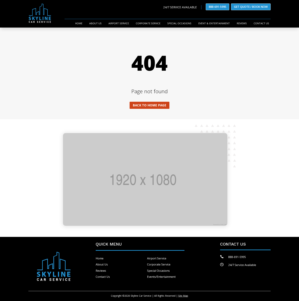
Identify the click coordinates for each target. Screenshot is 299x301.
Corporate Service (148, 23)
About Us (95, 23)
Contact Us (103, 277)
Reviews (242, 23)
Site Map (183, 295)
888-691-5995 (217, 7)
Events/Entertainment (161, 277)
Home (78, 23)
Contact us (261, 23)
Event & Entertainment (214, 23)
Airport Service (118, 23)
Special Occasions (179, 23)
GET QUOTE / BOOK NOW (251, 7)
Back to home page (149, 105)
